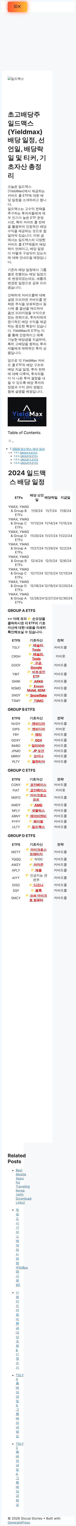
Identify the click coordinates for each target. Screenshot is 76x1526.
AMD (38, 805)
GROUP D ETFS (29, 463)
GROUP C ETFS (29, 459)
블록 (38, 890)
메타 (38, 734)
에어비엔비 (37, 816)
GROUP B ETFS (29, 456)
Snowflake (38, 695)
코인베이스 (37, 785)
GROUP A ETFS (28, 452)
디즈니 (38, 885)
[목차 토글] (11, 442)
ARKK (38, 681)
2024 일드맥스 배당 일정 (28, 449)
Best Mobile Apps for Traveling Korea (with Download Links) (23, 1186)
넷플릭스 (38, 810)
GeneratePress (19, 1522)
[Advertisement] (27, 41)
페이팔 (38, 821)
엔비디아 (38, 723)
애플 (38, 870)
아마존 (38, 864)
